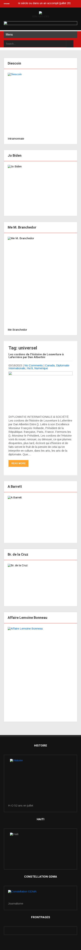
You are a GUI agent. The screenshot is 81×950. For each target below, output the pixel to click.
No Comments (33, 365)
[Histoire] (40, 781)
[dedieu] (40, 105)
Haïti (30, 368)
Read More (18, 463)
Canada (50, 365)
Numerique (41, 368)
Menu (9, 34)
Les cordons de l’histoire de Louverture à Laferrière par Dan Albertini (36, 356)
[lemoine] (40, 672)
